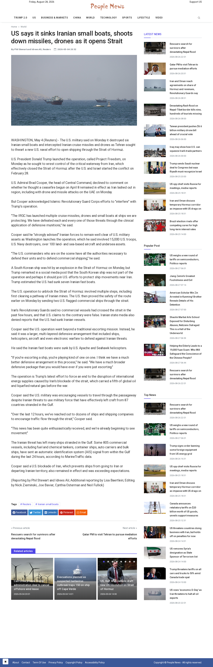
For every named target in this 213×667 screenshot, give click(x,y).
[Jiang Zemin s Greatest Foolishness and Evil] (155, 281)
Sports (127, 17)
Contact (26, 662)
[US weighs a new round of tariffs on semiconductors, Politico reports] (155, 260)
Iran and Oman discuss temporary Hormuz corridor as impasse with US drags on (185, 204)
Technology (108, 17)
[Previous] (16, 580)
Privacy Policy (56, 662)
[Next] (131, 580)
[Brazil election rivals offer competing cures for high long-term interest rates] (155, 226)
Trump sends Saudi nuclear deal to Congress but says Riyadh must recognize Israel (186, 167)
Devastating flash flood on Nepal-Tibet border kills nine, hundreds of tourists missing (186, 109)
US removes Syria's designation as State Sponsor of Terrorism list (184, 552)
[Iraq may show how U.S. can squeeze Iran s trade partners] (155, 151)
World (90, 17)
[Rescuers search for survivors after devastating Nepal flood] (155, 49)
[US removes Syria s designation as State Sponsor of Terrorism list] (155, 553)
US (34, 17)
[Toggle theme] (5, 661)
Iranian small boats (48, 504)
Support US (195, 1)
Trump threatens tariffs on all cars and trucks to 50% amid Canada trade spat (185, 573)
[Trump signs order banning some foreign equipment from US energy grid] (155, 450)
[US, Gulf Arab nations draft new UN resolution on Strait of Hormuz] (119, 571)
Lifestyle (143, 17)
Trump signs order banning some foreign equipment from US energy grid (185, 450)
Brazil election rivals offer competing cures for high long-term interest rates (184, 225)
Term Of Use (39, 662)
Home (14, 26)
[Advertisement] (74, 631)
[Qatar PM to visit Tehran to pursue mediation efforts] (155, 69)
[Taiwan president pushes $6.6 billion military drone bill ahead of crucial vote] (155, 131)
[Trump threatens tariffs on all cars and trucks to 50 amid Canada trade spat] (155, 574)
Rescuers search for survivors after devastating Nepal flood (183, 48)
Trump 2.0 (20, 17)
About (15, 662)
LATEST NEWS (152, 34)
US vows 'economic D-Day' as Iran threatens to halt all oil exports (186, 594)
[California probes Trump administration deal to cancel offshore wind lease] (32, 571)
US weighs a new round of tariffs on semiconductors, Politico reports (184, 259)
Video (159, 17)
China (77, 17)
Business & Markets (54, 17)
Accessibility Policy (95, 662)
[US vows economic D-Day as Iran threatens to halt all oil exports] (155, 594)
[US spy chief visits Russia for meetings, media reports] (155, 188)
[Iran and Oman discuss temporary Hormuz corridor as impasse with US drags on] (155, 206)
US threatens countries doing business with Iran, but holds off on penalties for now (186, 532)
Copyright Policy (74, 662)
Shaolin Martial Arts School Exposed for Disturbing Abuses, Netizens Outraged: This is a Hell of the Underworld (185, 325)
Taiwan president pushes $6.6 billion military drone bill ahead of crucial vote (186, 130)
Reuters (26, 504)
